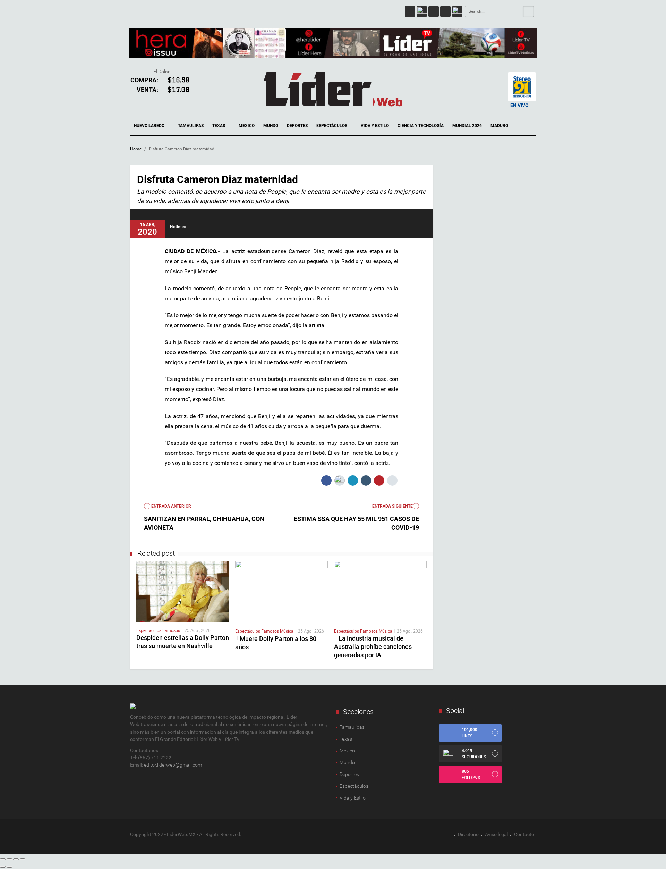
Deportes (297, 125)
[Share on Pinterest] (379, 480)
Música (286, 631)
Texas (219, 125)
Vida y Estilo (375, 125)
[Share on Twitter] (339, 480)
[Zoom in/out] (22, 859)
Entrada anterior (170, 506)
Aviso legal (496, 834)
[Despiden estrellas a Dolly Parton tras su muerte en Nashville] (182, 591)
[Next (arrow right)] (9, 867)
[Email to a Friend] (392, 480)
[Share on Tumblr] (366, 480)
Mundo (270, 125)
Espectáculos (332, 125)
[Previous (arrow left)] (3, 867)
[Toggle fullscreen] (16, 859)
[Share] (9, 859)
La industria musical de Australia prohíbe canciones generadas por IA (373, 647)
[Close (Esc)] (3, 859)
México (247, 125)
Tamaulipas (191, 125)
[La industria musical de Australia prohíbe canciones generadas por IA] (380, 591)
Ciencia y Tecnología (421, 125)
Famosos (171, 630)
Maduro (499, 125)
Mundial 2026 (467, 125)
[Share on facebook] (326, 480)
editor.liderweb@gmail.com (173, 765)
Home (136, 149)
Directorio (468, 834)
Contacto (524, 834)
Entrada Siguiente (392, 506)
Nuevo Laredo (149, 125)
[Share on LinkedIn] (353, 480)
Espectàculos (354, 786)
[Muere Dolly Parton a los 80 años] (281, 591)
